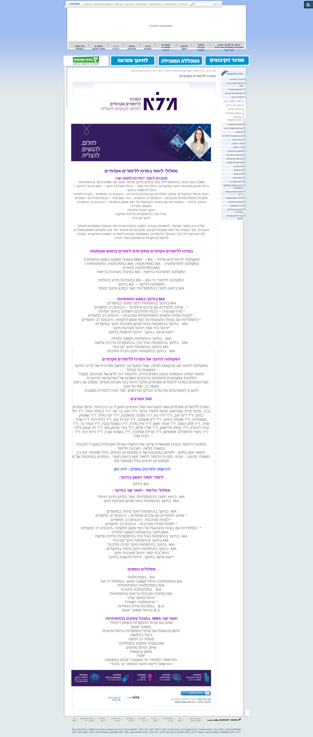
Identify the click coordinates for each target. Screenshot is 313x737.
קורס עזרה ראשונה (97, 729)
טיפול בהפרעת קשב (138, 732)
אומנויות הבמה (235, 202)
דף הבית (183, 4)
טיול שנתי (238, 170)
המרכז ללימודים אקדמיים (198, 76)
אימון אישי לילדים (167, 732)
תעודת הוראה (234, 109)
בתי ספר (179, 719)
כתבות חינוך (154, 719)
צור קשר (118, 4)
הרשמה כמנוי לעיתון (103, 4)
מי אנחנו (87, 4)
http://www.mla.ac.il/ (185, 702)
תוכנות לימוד (102, 719)
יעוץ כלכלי (153, 732)
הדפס (114, 700)
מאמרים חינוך (142, 719)
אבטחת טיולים (102, 732)
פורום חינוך (141, 4)
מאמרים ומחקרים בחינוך (166, 47)
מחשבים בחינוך (235, 151)
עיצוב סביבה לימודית (232, 136)
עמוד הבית (211, 71)
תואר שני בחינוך (233, 105)
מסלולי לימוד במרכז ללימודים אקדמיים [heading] (141, 171)
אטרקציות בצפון (235, 162)
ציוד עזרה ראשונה (114, 729)
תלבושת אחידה (235, 89)
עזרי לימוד (238, 147)
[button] (192, 4)
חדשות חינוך (184, 47)
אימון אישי (238, 178)
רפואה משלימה (183, 732)
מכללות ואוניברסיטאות (234, 118)
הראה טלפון (195, 693)
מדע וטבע (238, 174)
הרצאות (239, 132)
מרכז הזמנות (170, 4)
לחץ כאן (120, 469)
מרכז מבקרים (236, 181)
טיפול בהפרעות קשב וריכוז (86, 719)
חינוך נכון (129, 4)
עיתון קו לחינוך (155, 4)
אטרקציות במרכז (234, 158)
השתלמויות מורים (234, 93)
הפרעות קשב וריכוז (233, 128)
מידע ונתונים (147, 47)
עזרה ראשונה (236, 205)
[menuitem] (228, 47)
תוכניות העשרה (235, 124)
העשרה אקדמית (233, 113)
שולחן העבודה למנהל (201, 47)
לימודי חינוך (237, 97)
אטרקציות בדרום (234, 155)
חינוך (74, 732)
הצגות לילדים (197, 732)
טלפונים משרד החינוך (98, 47)
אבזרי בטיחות (236, 79)
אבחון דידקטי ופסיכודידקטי (195, 719)
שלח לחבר (112, 698)
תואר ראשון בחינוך (232, 101)
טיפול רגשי (237, 139)
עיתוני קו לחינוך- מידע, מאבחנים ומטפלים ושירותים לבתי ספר (229, 47)
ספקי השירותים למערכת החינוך (178, 71)
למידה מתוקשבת (234, 198)
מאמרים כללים (129, 719)
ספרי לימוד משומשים (119, 732)
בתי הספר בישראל (80, 47)
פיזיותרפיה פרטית (115, 719)
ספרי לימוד (237, 143)
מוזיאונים (238, 166)
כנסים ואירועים (132, 47)
